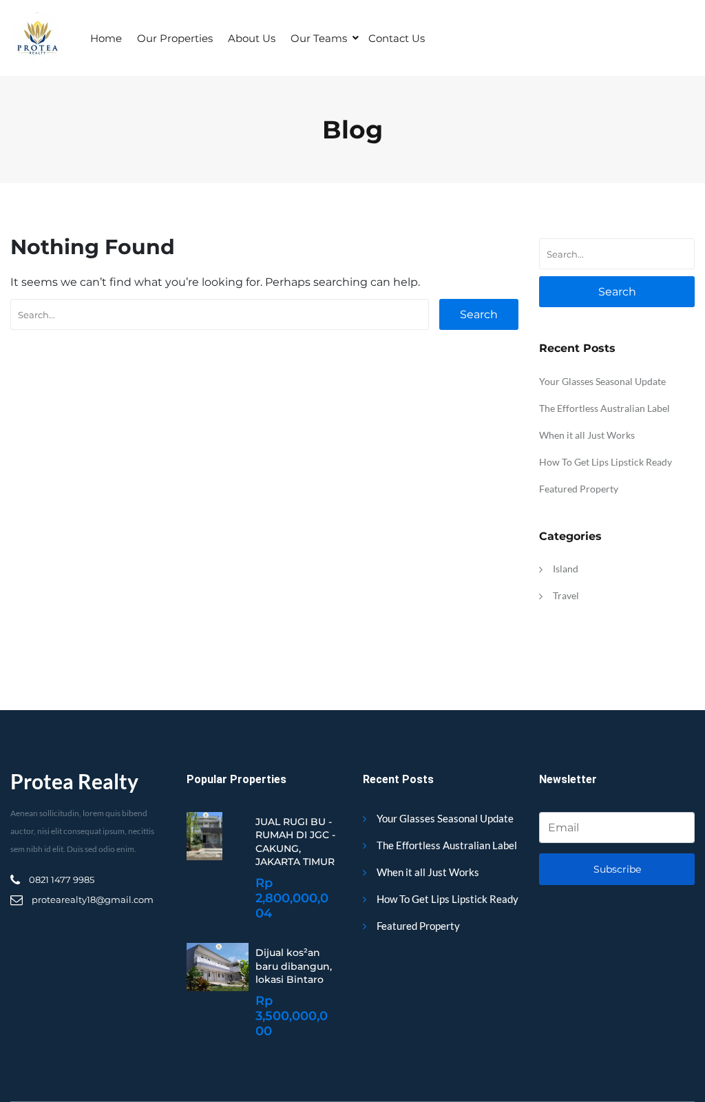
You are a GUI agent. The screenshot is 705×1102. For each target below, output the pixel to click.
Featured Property (578, 489)
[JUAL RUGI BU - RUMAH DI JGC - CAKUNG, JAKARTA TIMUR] (204, 836)
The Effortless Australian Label (604, 408)
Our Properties (175, 38)
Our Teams (319, 38)
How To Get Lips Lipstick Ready (605, 462)
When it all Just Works (587, 435)
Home (106, 38)
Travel (566, 595)
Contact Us (396, 38)
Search (479, 314)
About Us (251, 38)
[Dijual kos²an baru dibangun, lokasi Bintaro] (218, 967)
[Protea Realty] (36, 38)
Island (565, 568)
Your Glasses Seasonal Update (602, 381)
